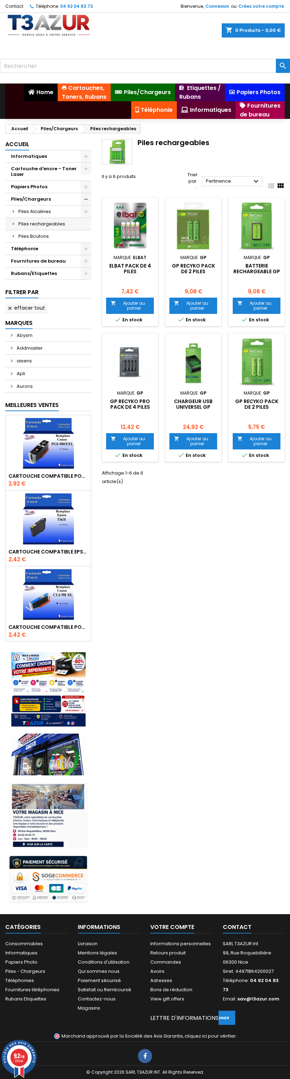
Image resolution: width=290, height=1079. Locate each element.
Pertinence (233, 181)
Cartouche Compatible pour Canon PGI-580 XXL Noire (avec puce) (48, 476)
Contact (14, 6)
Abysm (24, 335)
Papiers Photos (29, 186)
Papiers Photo (21, 962)
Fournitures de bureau (38, 261)
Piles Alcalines (34, 211)
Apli (20, 373)
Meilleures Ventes (32, 405)
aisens (24, 360)
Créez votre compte (261, 6)
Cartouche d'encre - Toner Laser (44, 171)
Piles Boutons (33, 236)
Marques (19, 323)
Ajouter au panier (128, 305)
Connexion (217, 6)
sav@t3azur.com (258, 998)
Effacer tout (26, 307)
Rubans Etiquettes (25, 998)
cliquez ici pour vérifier (210, 1036)
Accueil (17, 144)
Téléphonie (24, 248)
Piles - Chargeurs (25, 971)
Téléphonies (19, 980)
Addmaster (29, 348)
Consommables (24, 943)
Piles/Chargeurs (31, 199)
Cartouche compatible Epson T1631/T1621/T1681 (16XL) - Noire (48, 552)
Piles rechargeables (41, 223)
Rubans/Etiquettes (34, 273)
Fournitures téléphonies (32, 989)
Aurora (24, 386)
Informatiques (29, 156)
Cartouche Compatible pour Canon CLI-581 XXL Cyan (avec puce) (48, 627)
